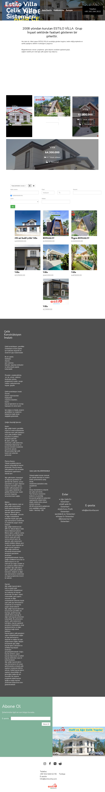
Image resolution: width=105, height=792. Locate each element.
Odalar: (44, 198)
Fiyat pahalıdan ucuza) (18, 186)
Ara (13, 207)
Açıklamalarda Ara (18, 195)
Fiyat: (43, 189)
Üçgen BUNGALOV (80, 238)
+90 (42, 774)
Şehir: (12, 198)
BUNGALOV (48, 238)
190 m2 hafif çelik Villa (26, 238)
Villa (17, 272)
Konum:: (75, 189)
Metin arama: (14, 189)
